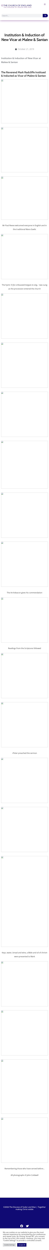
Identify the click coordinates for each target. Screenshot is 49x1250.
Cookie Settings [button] (9, 1245)
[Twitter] (27, 1226)
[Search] (45, 15)
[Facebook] (21, 1226)
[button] (45, 4)
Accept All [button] (22, 1245)
